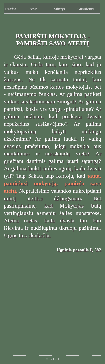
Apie (33, 9)
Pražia (10, 9)
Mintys (59, 9)
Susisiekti (85, 9)
